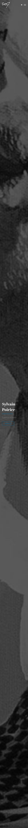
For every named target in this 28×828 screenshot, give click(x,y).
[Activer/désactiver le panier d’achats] (21, 5)
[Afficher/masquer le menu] (25, 4)
